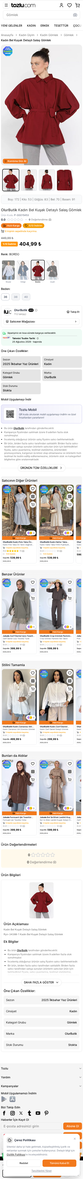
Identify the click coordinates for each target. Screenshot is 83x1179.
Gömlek (69, 35)
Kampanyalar (9, 1086)
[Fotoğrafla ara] (75, 15)
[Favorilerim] (69, 5)
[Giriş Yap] (61, 5)
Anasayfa (7, 35)
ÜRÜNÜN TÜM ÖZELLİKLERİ (39, 467)
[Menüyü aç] (6, 5)
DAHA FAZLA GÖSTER (39, 982)
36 (5, 297)
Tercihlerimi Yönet (41, 1170)
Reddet (24, 1163)
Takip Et (74, 311)
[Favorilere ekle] (33, 488)
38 (16, 297)
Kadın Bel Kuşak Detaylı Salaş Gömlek (26, 40)
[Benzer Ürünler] (33, 496)
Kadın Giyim (26, 35)
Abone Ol (72, 1126)
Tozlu (4, 1068)
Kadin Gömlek (49, 35)
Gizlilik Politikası (16, 1154)
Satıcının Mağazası (22, 321)
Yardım (5, 1077)
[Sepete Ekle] (33, 504)
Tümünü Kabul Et (59, 1163)
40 (26, 297)
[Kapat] (74, 1138)
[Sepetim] (77, 5)
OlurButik (18, 428)
